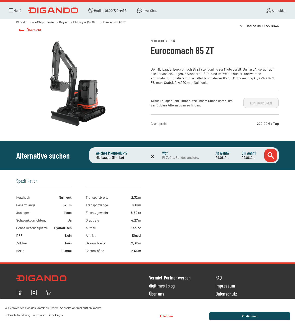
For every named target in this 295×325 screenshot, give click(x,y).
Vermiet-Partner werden (170, 277)
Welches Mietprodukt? (111, 153)
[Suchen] (270, 155)
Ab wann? (222, 153)
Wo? (165, 153)
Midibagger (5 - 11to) (85, 22)
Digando (21, 22)
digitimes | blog (162, 286)
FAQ (219, 277)
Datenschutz (226, 294)
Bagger (63, 22)
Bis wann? (249, 153)
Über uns (156, 294)
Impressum (225, 286)
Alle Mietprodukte (43, 22)
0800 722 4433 (115, 10)
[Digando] (53, 10)
